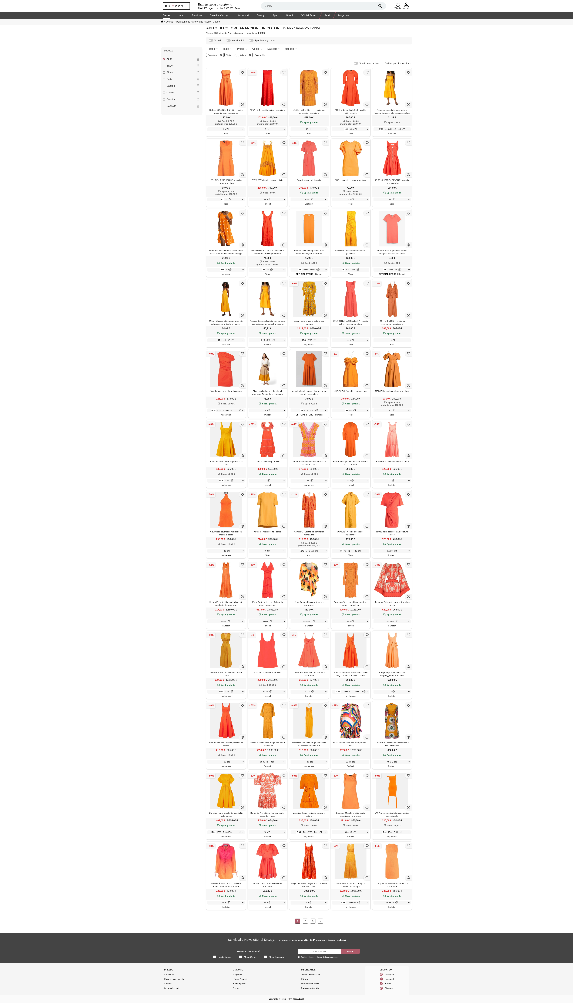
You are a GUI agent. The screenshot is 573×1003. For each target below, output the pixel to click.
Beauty (261, 15)
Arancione (212, 55)
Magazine (343, 15)
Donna (166, 15)
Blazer (170, 65)
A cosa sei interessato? (248, 951)
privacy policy (332, 957)
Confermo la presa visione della (319, 957)
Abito (169, 59)
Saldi (328, 15)
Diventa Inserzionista (174, 979)
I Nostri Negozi (240, 979)
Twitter (388, 983)
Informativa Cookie (310, 983)
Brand (289, 15)
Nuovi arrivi (238, 40)
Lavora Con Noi (171, 988)
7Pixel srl (282, 999)
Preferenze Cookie (310, 988)
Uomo (181, 15)
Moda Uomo (250, 957)
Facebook (389, 979)
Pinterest (389, 988)
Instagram (389, 974)
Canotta (171, 99)
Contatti (167, 983)
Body (169, 79)
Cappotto (171, 106)
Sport (275, 15)
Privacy (304, 979)
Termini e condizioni (310, 974)
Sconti (217, 40)
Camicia (171, 92)
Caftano (171, 86)
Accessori (243, 15)
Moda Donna (224, 957)
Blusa (170, 72)
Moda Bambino (276, 957)
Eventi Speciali (239, 983)
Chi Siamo (169, 974)
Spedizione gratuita (264, 40)
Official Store (308, 15)
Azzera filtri (260, 55)
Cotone (242, 55)
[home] (162, 21)
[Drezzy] (179, 6)
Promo (236, 988)
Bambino (197, 15)
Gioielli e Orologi (219, 15)
